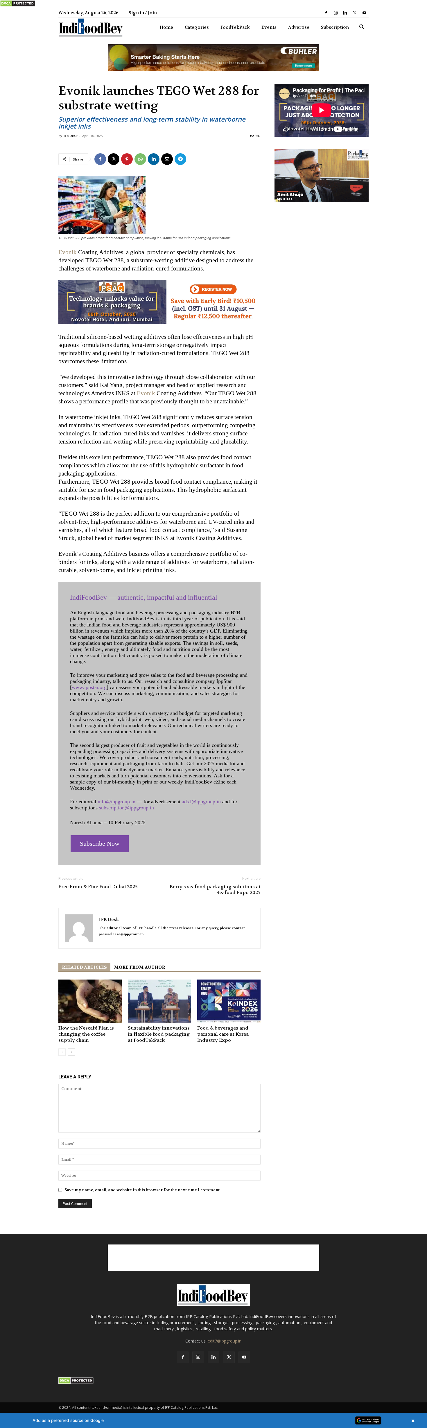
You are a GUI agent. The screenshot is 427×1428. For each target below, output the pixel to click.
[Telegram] (180, 159)
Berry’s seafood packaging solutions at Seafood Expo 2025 (215, 889)
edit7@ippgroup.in (224, 1341)
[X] (354, 13)
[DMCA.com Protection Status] (17, 5)
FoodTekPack (235, 27)
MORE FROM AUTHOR (139, 967)
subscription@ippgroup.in (126, 808)
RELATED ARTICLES (84, 967)
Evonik (67, 252)
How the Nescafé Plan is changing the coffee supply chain (86, 1034)
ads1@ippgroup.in (201, 801)
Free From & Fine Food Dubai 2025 (98, 887)
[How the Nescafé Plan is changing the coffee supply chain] (90, 1001)
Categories (197, 27)
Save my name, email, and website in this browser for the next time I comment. (142, 1189)
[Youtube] (364, 13)
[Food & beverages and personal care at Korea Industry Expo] (229, 1001)
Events (269, 27)
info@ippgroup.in (116, 801)
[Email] (167, 159)
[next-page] (71, 1052)
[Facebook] (326, 13)
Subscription (335, 27)
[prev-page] (62, 1052)
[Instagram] (335, 13)
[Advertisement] (213, 1257)
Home (166, 27)
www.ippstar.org (89, 687)
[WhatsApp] (140, 159)
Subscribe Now (99, 843)
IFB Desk (71, 135)
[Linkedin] (345, 13)
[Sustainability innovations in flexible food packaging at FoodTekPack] (159, 1001)
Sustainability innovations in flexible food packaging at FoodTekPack (159, 1034)
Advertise (298, 27)
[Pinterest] (127, 159)
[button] (362, 28)
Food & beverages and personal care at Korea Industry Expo (223, 1034)
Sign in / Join (143, 13)
